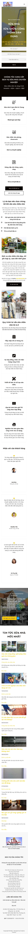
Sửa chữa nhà (16, 900)
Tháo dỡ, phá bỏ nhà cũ (14, 881)
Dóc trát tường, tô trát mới (14, 883)
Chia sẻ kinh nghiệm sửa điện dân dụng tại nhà (13, 687)
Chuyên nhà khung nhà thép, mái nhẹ (14, 889)
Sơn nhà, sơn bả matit (14, 871)
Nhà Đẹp (4, 821)
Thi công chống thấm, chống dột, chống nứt (14, 874)
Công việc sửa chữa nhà (8, 662)
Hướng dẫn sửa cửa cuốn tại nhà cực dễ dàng (13, 782)
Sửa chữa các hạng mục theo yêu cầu (14, 870)
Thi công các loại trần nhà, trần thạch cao (14, 888)
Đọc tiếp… (4, 670)
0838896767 (10, 918)
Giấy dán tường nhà (14, 873)
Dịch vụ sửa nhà (6, 694)
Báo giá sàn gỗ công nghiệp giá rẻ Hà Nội (14, 814)
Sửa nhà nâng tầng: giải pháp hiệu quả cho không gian (14, 655)
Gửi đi (14, 64)
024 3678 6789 (20, 278)
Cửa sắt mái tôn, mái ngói (14, 886)
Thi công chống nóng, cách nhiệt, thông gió (14, 876)
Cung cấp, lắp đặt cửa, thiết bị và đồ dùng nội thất (14, 891)
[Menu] (24, 4)
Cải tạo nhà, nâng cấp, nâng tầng (14, 879)
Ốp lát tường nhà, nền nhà (14, 884)
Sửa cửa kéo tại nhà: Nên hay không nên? (12, 750)
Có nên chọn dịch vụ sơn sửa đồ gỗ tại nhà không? (14, 718)
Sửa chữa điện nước (14, 878)
